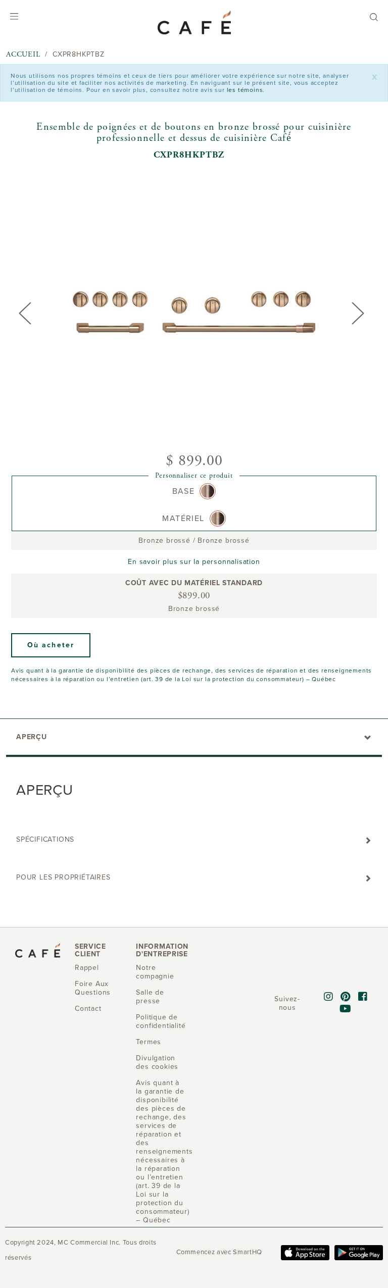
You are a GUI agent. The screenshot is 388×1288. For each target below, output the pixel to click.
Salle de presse (150, 996)
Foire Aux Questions (93, 988)
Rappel (87, 967)
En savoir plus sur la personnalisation (194, 561)
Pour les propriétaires (63, 877)
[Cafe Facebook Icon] (363, 997)
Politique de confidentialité (160, 1021)
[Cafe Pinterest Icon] (346, 997)
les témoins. (246, 89)
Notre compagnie (155, 972)
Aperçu (31, 737)
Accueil (23, 54)
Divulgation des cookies (157, 1062)
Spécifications (45, 839)
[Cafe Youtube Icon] (346, 1009)
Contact (88, 1008)
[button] (50, 645)
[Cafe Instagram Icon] (328, 997)
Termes (148, 1042)
